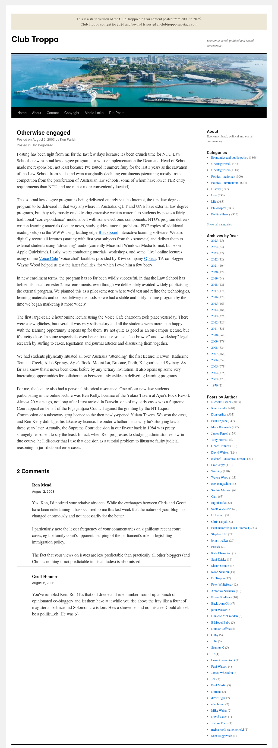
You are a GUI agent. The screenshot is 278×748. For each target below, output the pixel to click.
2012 (214, 322)
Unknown (217, 515)
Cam (214, 496)
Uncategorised (42, 145)
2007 (214, 353)
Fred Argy (218, 465)
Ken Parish (68, 139)
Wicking (216, 471)
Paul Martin (218, 685)
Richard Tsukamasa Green (228, 458)
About (36, 112)
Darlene (216, 691)
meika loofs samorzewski (227, 729)
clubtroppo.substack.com (178, 24)
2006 (214, 360)
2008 (214, 347)
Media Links (94, 112)
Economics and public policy (229, 157)
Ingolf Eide (218, 502)
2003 (214, 379)
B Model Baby (220, 622)
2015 (214, 303)
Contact (53, 112)
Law (214, 195)
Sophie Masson (221, 490)
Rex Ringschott (221, 483)
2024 (214, 246)
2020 (214, 272)
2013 (214, 316)
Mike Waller (219, 710)
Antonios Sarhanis (223, 591)
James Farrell (219, 433)
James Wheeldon (222, 672)
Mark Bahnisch (221, 427)
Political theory (220, 214)
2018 (214, 284)
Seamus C (217, 647)
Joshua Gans (219, 723)
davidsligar (218, 698)
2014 (214, 309)
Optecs (150, 258)
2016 (214, 297)
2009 (214, 341)
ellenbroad (218, 704)
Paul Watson (219, 666)
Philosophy (218, 208)
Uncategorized (220, 163)
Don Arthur (218, 414)
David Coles (219, 716)
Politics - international (225, 182)
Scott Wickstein (221, 509)
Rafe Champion (221, 553)
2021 (214, 265)
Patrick (215, 546)
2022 (214, 259)
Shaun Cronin (220, 565)
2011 (214, 328)
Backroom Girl (220, 603)
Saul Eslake (218, 559)
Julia (214, 641)
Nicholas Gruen (221, 402)
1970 (214, 385)
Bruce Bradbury (221, 597)
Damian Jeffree (220, 628)
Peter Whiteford (221, 584)
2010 (214, 335)
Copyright (71, 112)
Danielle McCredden (224, 616)
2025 (214, 240)
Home (22, 112)
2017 (214, 290)
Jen (213, 679)
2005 (214, 366)
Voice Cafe (48, 258)
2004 (214, 372)
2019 (214, 278)
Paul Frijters (219, 421)
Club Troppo (35, 39)
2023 (214, 253)
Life (213, 201)
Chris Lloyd (219, 521)
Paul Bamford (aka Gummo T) (231, 528)
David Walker (220, 452)
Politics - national (222, 176)
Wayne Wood (219, 477)
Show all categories (219, 224)
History (216, 189)
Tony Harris (219, 439)
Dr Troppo (218, 578)
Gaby (214, 635)
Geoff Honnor (220, 446)
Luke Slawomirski (223, 660)
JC (213, 654)
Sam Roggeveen (221, 735)
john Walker (219, 609)
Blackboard (108, 232)
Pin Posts (117, 112)
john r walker (219, 540)
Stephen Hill (219, 534)
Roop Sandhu (220, 572)
